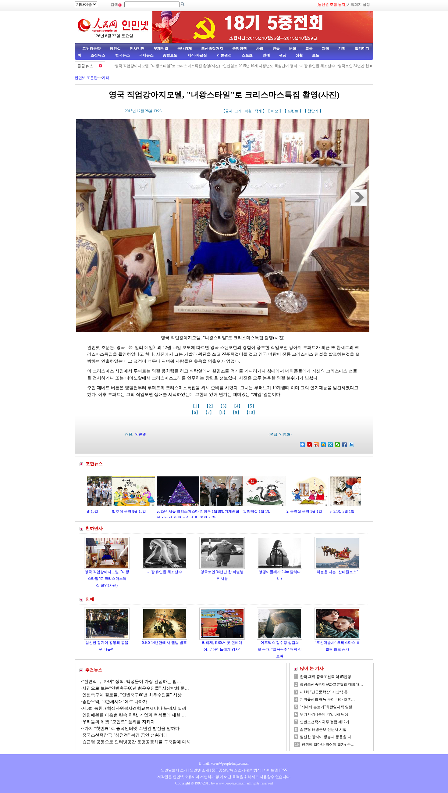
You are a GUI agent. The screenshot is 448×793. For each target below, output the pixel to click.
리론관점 (224, 55)
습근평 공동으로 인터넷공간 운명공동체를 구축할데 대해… (138, 742)
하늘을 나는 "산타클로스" (337, 572)
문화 (292, 48)
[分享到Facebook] (344, 444)
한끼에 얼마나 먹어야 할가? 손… (328, 744)
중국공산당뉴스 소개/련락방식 (236, 770)
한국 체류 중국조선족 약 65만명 (325, 677)
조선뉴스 (98, 55)
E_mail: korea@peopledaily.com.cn (224, 763)
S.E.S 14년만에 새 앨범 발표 (164, 642)
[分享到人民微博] (309, 444)
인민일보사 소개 (174, 770)
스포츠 (247, 55)
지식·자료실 (197, 55)
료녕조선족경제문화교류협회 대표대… (331, 684)
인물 (276, 48)
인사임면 (137, 48)
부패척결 (161, 48)
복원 (248, 111)
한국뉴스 (122, 55)
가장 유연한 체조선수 (291, 66)
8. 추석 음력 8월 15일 (93, 511)
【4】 (238, 406)
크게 (238, 111)
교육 (309, 48)
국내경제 (184, 48)
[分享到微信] (337, 444)
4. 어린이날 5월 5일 (353, 511)
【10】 (251, 412)
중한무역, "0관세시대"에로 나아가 (114, 701)
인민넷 (140, 434)
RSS (283, 770)
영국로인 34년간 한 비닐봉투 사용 (339, 66)
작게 (258, 111)
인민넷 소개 (199, 770)
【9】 (237, 412)
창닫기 (313, 111)
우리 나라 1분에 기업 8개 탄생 (324, 714)
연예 (266, 55)
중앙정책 (239, 48)
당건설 (115, 48)
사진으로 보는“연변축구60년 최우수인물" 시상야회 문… (135, 688)
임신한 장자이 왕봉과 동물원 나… (327, 737)
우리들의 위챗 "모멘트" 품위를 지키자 (118, 721)
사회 (259, 48)
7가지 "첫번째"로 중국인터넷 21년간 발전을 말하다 (131, 728)
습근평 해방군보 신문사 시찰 (323, 729)
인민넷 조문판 (86, 78)
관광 (282, 55)
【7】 (209, 412)
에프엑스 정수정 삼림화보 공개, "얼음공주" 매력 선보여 (280, 649)
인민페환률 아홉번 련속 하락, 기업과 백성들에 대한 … (134, 715)
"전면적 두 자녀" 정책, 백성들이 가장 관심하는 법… (131, 681)
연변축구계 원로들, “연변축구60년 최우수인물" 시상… (134, 695)
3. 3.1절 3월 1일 (306, 511)
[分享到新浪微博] (316, 444)
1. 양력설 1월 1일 (221, 511)
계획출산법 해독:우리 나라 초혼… (327, 699)
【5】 (252, 406)
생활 (299, 55)
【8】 (223, 412)
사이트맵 (270, 770)
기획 (342, 48)
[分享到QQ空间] (323, 444)
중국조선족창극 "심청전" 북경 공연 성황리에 (125, 735)
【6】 (195, 412)
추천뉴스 (93, 670)
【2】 (210, 406)
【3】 (224, 406)
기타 (105, 78)
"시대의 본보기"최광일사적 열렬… (328, 707)
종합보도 (170, 55)
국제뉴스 (146, 55)
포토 (315, 55)
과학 (325, 48)
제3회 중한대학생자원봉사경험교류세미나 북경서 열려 (134, 708)
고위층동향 (91, 48)
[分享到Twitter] (351, 444)
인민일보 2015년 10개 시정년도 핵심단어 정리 (234, 66)
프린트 (292, 111)
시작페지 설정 (358, 4)
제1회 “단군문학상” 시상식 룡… (325, 692)
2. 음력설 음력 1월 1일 (269, 511)
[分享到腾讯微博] (330, 444)
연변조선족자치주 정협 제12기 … (327, 722)
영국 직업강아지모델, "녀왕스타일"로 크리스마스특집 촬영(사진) (141, 66)
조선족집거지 (212, 48)
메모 (274, 111)
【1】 (197, 406)
